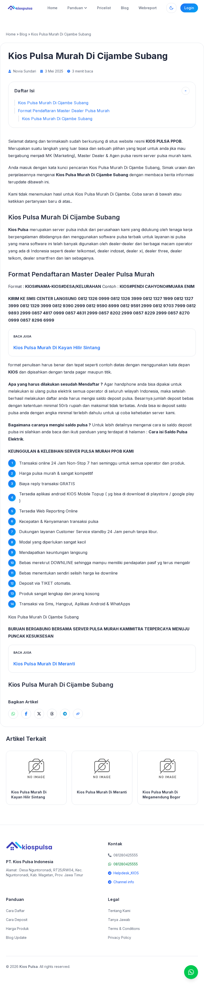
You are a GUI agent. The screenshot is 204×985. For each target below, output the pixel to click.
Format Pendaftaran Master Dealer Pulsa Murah (63, 110)
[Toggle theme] (171, 8)
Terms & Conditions (124, 928)
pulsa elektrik (59, 391)
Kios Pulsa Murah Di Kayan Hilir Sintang (56, 347)
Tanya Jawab (119, 919)
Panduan (75, 8)
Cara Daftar (15, 911)
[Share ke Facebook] (26, 714)
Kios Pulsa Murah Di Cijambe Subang (53, 102)
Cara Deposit (16, 919)
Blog (125, 8)
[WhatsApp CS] (191, 972)
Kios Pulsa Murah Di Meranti (44, 663)
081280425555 (125, 864)
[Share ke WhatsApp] (13, 714)
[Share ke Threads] (52, 714)
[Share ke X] (39, 714)
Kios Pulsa (18, 229)
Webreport (148, 8)
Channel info (123, 882)
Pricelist (104, 8)
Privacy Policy (119, 937)
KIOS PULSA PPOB (164, 141)
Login (189, 8)
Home (52, 8)
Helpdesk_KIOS (126, 873)
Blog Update (16, 937)
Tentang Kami (119, 911)
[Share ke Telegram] (65, 714)
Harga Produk (17, 928)
